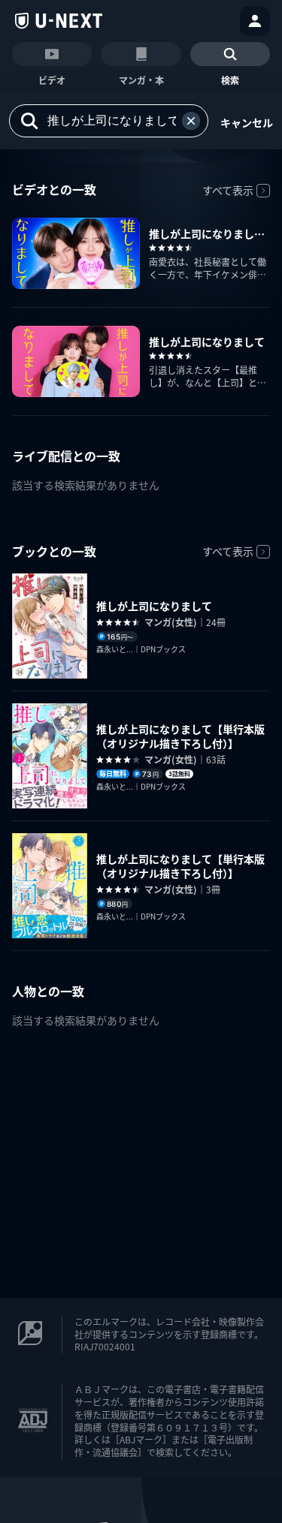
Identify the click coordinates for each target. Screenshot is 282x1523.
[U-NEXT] (58, 21)
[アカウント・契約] (255, 21)
